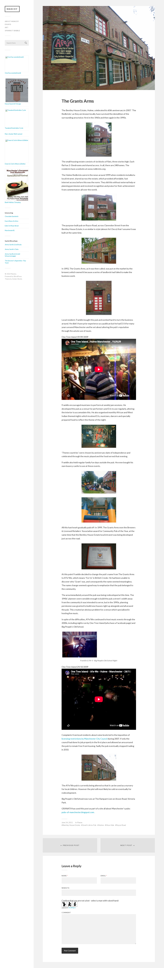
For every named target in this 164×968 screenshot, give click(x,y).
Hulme (101, 825)
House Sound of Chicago (13, 104)
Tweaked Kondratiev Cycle (14, 128)
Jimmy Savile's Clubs (11, 249)
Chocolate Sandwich (11, 216)
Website (65, 888)
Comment (66, 912)
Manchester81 (10, 230)
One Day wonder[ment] (13, 73)
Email (104, 876)
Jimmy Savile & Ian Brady (13, 245)
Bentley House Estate (71, 825)
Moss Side (110, 825)
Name (65, 876)
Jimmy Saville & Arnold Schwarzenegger (12, 255)
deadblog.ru (72, 907)
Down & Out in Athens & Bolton (15, 164)
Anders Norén (17, 279)
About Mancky (12, 21)
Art (6, 27)
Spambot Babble (12, 31)
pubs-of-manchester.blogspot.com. (78, 812)
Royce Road (121, 825)
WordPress (18, 276)
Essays (8, 24)
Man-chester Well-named (13, 134)
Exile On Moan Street (12, 226)
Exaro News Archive (11, 221)
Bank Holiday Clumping (13, 202)
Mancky (12, 9)
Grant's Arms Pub (89, 825)
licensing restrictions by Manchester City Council (84, 738)
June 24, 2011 (67, 822)
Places (79, 822)
